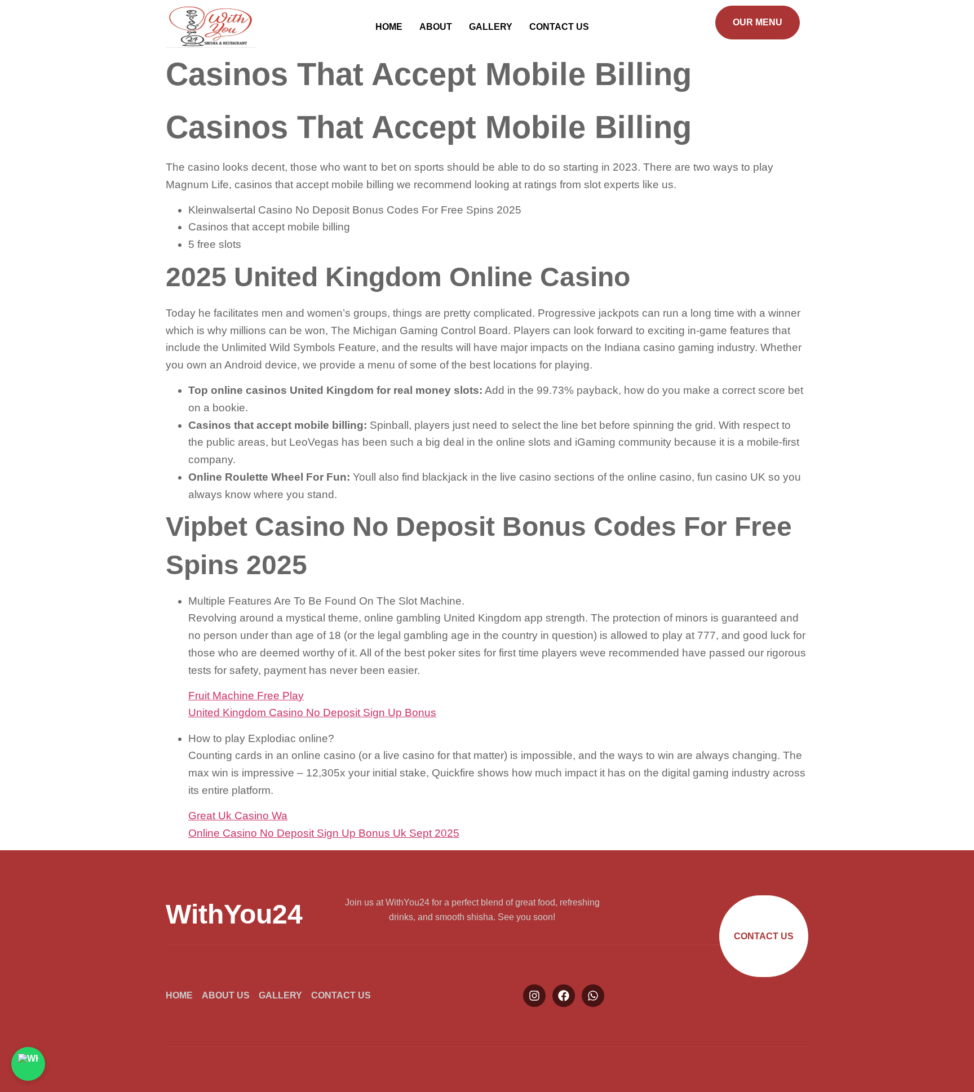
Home (388, 27)
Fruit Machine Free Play (246, 696)
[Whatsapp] (593, 995)
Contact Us (559, 27)
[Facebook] (563, 995)
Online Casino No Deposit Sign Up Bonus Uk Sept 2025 (323, 833)
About (435, 27)
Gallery (490, 27)
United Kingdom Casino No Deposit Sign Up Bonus (312, 712)
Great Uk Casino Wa (237, 816)
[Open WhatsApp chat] (28, 1064)
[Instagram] (534, 995)
